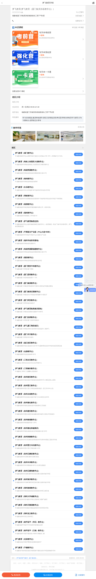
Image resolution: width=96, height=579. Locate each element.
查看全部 (81, 127)
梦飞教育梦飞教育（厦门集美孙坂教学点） (27, 558)
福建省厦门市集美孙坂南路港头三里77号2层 (34, 15)
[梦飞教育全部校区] (82, 147)
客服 (41, 563)
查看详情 (78, 154)
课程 (28, 563)
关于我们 (47, 563)
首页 (13, 558)
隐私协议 (44, 567)
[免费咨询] (13, 21)
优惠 (24, 563)
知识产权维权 (71, 563)
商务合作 (35, 563)
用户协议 (79, 563)
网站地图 (52, 567)
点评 (19, 563)
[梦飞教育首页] (93, 2)
